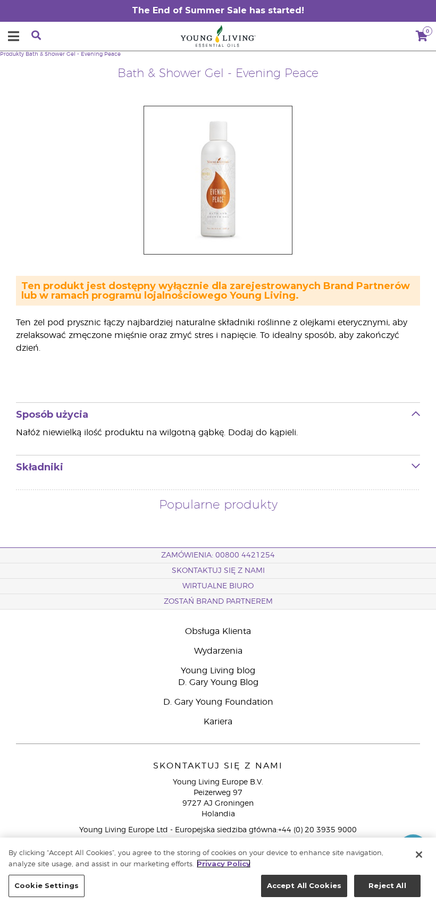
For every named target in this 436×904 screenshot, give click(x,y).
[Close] (419, 854)
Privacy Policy (223, 863)
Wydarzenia (218, 651)
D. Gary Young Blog (218, 682)
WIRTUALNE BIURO (218, 586)
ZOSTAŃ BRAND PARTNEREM (218, 601)
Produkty (12, 54)
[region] (218, 871)
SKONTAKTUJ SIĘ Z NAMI (218, 570)
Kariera (218, 721)
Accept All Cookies (304, 885)
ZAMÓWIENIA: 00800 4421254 (218, 555)
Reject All (387, 885)
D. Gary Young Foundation (218, 702)
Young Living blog (218, 670)
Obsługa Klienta (218, 631)
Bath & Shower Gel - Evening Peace (73, 54)
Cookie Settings (46, 885)
